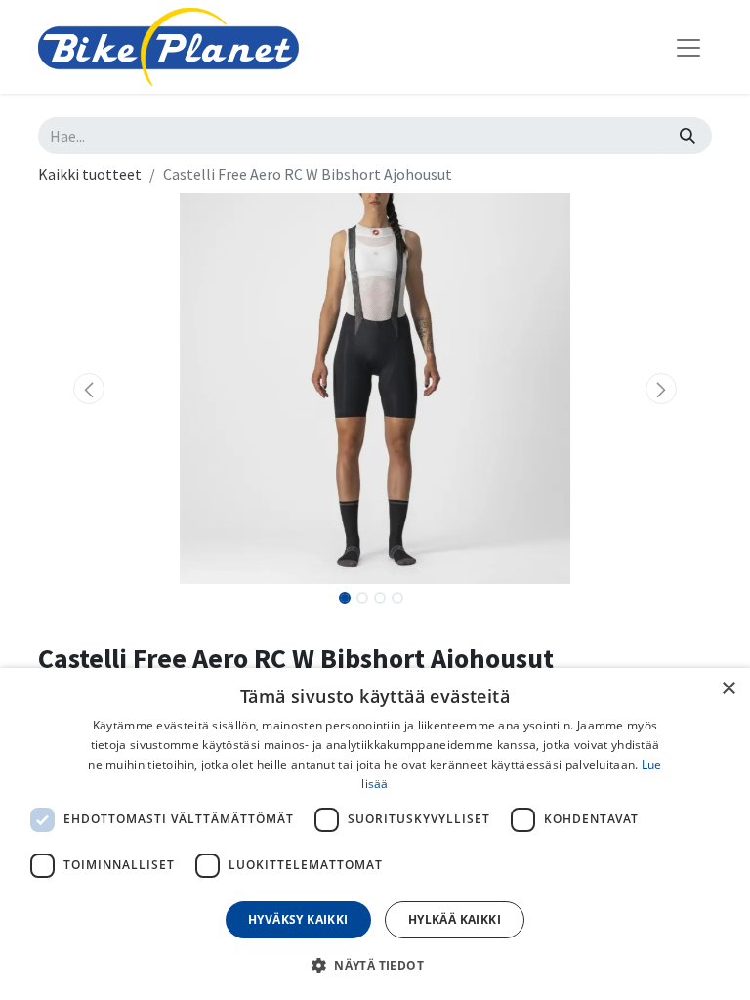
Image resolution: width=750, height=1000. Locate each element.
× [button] (728, 689)
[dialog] (375, 834)
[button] (89, 388)
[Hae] (687, 135)
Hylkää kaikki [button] (454, 919)
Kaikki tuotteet (90, 174)
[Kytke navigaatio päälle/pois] (688, 46)
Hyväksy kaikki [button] (298, 919)
